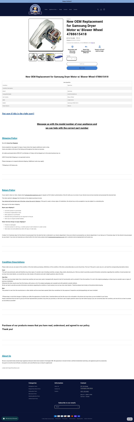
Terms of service (72, 418)
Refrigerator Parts (33, 386)
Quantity (68, 55)
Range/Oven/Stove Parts (34, 388)
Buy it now (82, 68)
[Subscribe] (77, 407)
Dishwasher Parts (33, 391)
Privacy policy (64, 418)
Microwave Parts (33, 393)
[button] (53, 9)
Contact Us (57, 388)
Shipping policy (80, 418)
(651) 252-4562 (85, 391)
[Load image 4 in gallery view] (59, 57)
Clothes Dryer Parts (33, 398)
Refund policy (58, 418)
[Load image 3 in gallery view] (50, 57)
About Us (57, 386)
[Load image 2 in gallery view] (41, 57)
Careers (56, 391)
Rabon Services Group (49, 418)
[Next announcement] (104, 1)
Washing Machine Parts (34, 396)
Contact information (88, 418)
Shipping (68, 40)
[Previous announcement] (29, 1)
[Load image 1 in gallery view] (33, 57)
